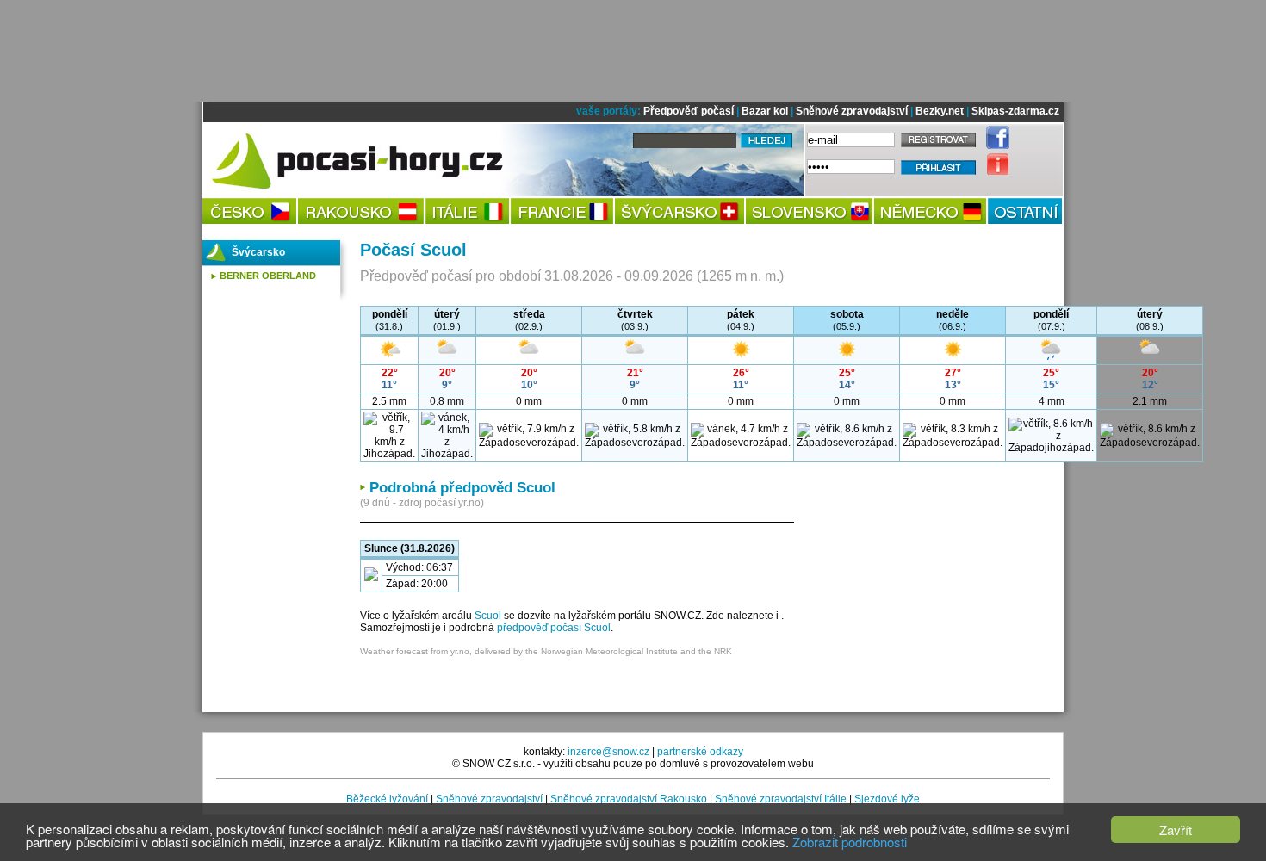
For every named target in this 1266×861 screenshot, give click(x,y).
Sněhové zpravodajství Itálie (781, 799)
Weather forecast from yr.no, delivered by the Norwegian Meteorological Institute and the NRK (546, 651)
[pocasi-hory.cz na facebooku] (993, 145)
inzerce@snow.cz (608, 752)
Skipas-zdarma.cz (1015, 111)
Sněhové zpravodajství (852, 111)
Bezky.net (939, 111)
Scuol (488, 616)
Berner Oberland (268, 275)
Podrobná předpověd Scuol (462, 488)
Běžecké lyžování (387, 799)
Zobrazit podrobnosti (849, 842)
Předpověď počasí (688, 111)
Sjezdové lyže (887, 799)
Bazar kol (765, 111)
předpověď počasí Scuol (554, 628)
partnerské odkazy (700, 752)
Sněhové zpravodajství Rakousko (628, 799)
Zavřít (1175, 830)
